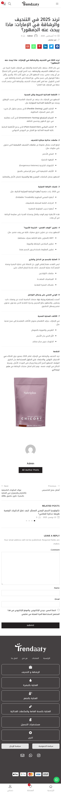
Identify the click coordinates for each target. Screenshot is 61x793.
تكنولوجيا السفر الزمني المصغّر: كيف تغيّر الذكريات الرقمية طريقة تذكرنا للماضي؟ (32, 512)
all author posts (30, 470)
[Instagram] (38, 755)
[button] (4, 3)
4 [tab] (26, 520)
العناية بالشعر (30, 698)
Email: (57, 599)
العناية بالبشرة (30, 685)
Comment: (55, 550)
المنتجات (35, 658)
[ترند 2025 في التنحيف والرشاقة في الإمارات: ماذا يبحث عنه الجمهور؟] (57, 46)
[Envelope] (22, 755)
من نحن (25, 658)
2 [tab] (31, 520)
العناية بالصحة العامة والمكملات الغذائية (30, 711)
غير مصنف (52, 39)
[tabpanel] (30, 514)
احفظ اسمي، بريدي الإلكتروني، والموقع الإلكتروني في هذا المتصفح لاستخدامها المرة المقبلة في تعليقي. (34, 612)
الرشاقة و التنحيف (30, 672)
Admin (30, 36)
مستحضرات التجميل (30, 724)
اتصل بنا (14, 658)
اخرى (30, 738)
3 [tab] (29, 520)
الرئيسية (46, 658)
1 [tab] (34, 520)
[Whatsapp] (30, 755)
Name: (57, 588)
